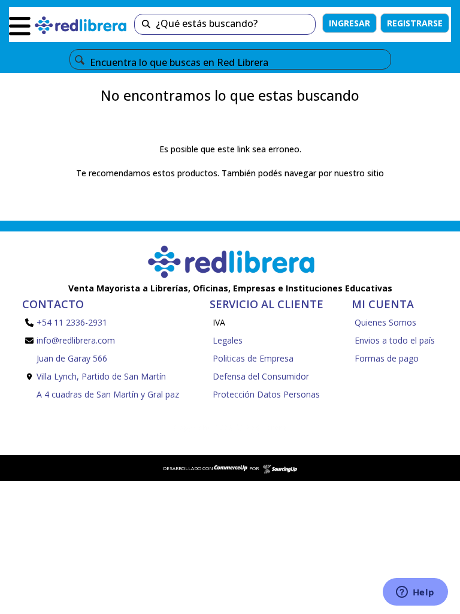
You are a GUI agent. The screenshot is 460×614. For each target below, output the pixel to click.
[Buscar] (146, 24)
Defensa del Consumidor (261, 376)
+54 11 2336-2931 (72, 322)
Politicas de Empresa (253, 358)
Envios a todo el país (395, 340)
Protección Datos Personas (266, 394)
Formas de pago (387, 358)
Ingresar (349, 23)
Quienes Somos (385, 322)
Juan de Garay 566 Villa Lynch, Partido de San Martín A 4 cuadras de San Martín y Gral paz (108, 376)
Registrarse (415, 23)
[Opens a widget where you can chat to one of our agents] (415, 593)
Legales (228, 340)
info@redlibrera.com (76, 340)
